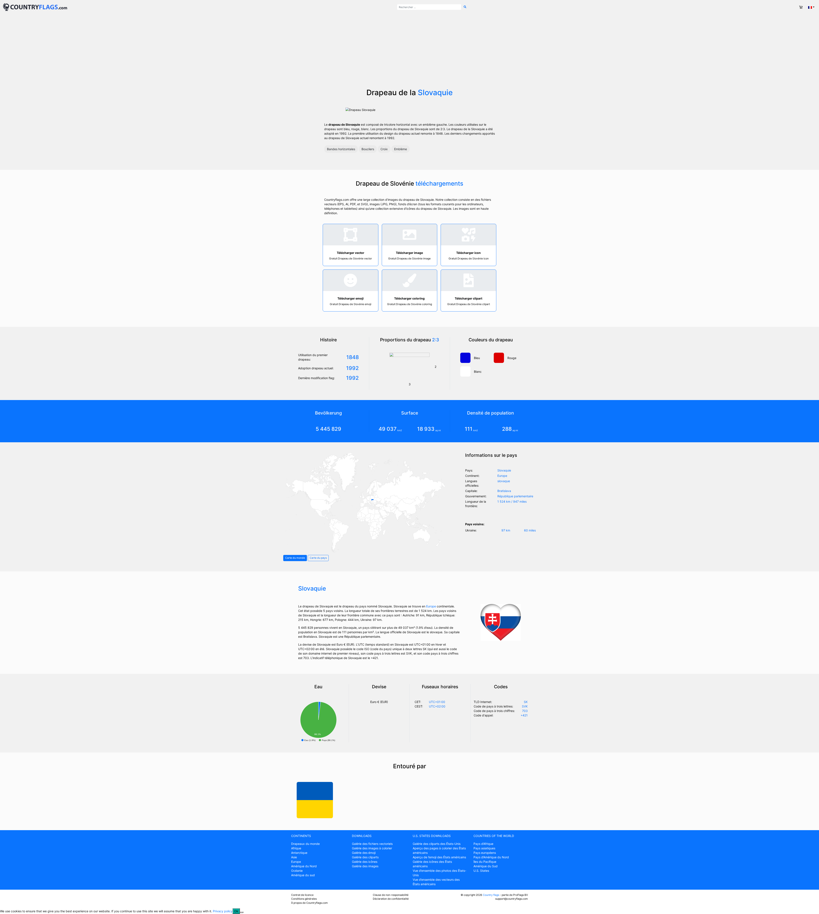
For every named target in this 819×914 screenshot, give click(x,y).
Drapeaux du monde (305, 844)
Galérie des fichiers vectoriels (372, 844)
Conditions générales (304, 898)
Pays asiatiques (484, 848)
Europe (431, 606)
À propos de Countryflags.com (309, 902)
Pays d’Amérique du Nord (491, 857)
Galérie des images (365, 866)
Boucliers (368, 149)
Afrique (296, 848)
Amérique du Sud (485, 866)
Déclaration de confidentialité (391, 898)
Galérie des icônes (364, 861)
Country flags (491, 895)
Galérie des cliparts (365, 857)
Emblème (400, 149)
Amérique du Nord (304, 866)
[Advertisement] (409, 56)
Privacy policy (222, 911)
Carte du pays (318, 557)
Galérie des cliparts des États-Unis (436, 844)
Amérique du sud (303, 875)
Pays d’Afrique (483, 844)
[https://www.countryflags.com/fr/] (35, 7)
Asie (294, 857)
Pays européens (484, 852)
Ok (236, 911)
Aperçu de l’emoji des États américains (439, 857)
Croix (384, 149)
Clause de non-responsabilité (390, 895)
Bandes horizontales (341, 149)
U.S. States (481, 870)
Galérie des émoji (364, 852)
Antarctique (299, 852)
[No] (241, 912)
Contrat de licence (302, 895)
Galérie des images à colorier (372, 848)
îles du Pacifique (484, 861)
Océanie (297, 870)
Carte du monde (295, 557)
